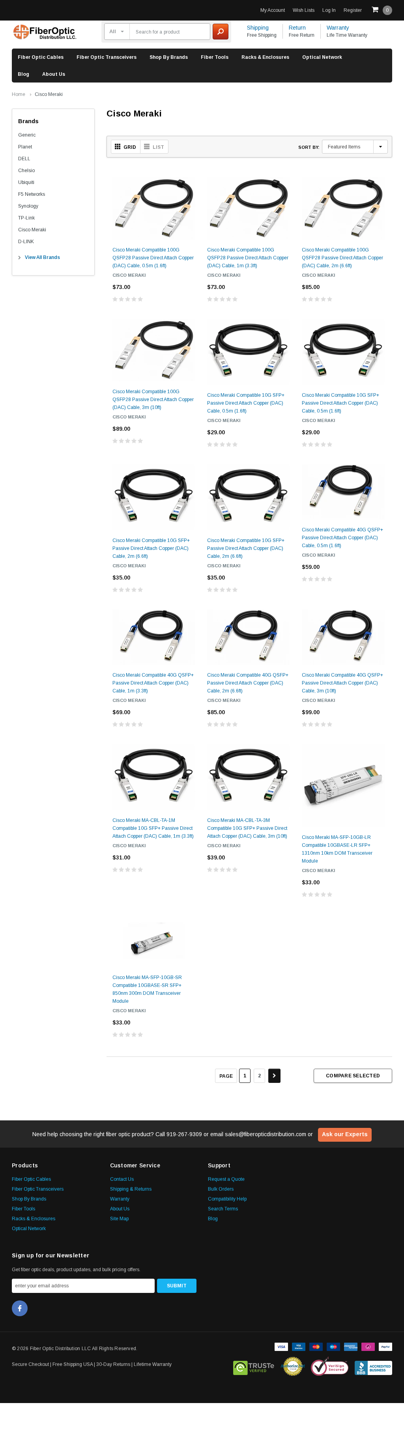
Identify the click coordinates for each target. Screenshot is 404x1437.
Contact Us (122, 1179)
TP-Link (26, 218)
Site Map (119, 1218)
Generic (27, 135)
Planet (25, 147)
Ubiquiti (26, 182)
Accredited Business (373, 1366)
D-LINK (26, 241)
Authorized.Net (293, 1366)
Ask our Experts (345, 1134)
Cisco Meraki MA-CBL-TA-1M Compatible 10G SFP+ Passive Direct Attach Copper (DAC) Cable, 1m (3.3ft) (153, 828)
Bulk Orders (221, 1189)
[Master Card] (316, 1346)
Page (226, 1076)
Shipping (258, 27)
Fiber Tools (214, 57)
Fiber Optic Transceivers (107, 57)
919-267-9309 (184, 1134)
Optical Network (322, 57)
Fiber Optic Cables (41, 57)
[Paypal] (385, 1346)
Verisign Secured (330, 1366)
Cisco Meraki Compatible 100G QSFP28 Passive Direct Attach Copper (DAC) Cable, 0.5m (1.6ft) (153, 257)
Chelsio (26, 170)
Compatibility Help (227, 1199)
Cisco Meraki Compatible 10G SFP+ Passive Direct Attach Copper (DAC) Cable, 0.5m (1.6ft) (245, 403)
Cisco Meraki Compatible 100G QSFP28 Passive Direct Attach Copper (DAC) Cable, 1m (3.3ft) (247, 257)
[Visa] (281, 1346)
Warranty (338, 27)
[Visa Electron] (298, 1346)
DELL (24, 158)
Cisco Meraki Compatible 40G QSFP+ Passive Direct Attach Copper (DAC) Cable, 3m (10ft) (342, 683)
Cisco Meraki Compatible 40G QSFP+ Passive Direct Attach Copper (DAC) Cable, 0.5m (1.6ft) (342, 537)
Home (18, 94)
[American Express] (350, 1346)
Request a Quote (226, 1179)
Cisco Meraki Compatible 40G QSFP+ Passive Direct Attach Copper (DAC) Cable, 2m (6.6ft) (247, 683)
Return (297, 27)
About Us (53, 74)
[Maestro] (333, 1346)
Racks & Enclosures (265, 57)
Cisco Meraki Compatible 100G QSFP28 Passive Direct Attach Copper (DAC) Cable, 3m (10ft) (153, 399)
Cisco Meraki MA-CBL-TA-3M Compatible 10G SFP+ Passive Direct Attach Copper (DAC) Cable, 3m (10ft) (247, 828)
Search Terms (223, 1209)
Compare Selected (353, 1076)
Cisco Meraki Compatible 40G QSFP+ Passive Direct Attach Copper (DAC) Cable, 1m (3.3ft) (153, 683)
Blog (23, 74)
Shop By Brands (169, 57)
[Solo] (368, 1346)
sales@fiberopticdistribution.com (265, 1134)
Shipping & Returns (131, 1189)
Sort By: (309, 147)
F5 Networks (31, 194)
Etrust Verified (254, 1366)
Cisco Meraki (49, 94)
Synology (28, 206)
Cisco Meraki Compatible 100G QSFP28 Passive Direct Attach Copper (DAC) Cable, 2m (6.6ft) (342, 257)
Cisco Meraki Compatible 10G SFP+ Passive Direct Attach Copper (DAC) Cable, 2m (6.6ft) (151, 548)
